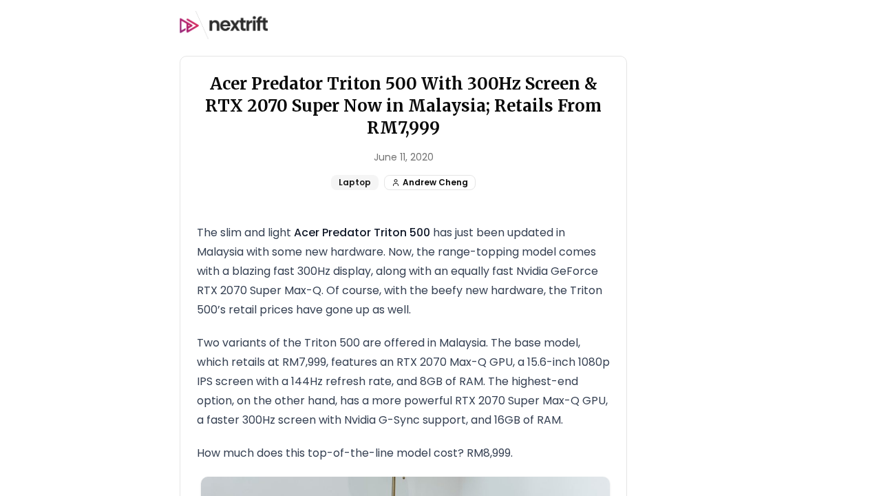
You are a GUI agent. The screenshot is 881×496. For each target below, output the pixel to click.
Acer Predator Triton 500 (362, 232)
